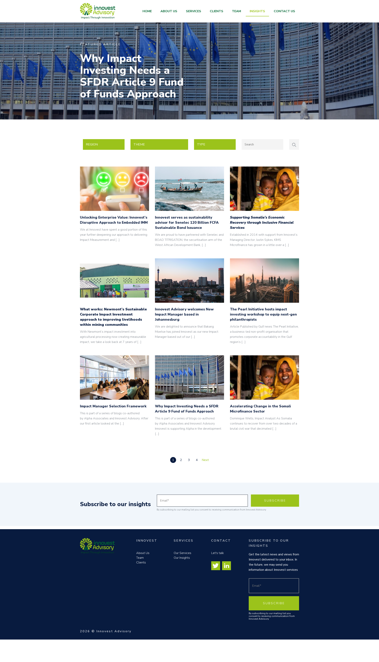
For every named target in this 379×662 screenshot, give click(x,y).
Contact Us (284, 11)
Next (205, 460)
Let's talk (217, 553)
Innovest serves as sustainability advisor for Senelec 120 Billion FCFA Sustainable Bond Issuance (187, 222)
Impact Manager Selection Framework (113, 406)
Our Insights (182, 558)
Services (193, 11)
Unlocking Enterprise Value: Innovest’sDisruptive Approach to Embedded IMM (114, 220)
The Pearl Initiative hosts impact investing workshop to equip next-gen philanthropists (263, 314)
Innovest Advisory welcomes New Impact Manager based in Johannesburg (184, 314)
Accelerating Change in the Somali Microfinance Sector (260, 409)
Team (236, 11)
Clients (216, 11)
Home (147, 11)
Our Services (182, 553)
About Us (168, 11)
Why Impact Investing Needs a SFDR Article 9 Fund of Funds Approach (132, 76)
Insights (257, 11)
